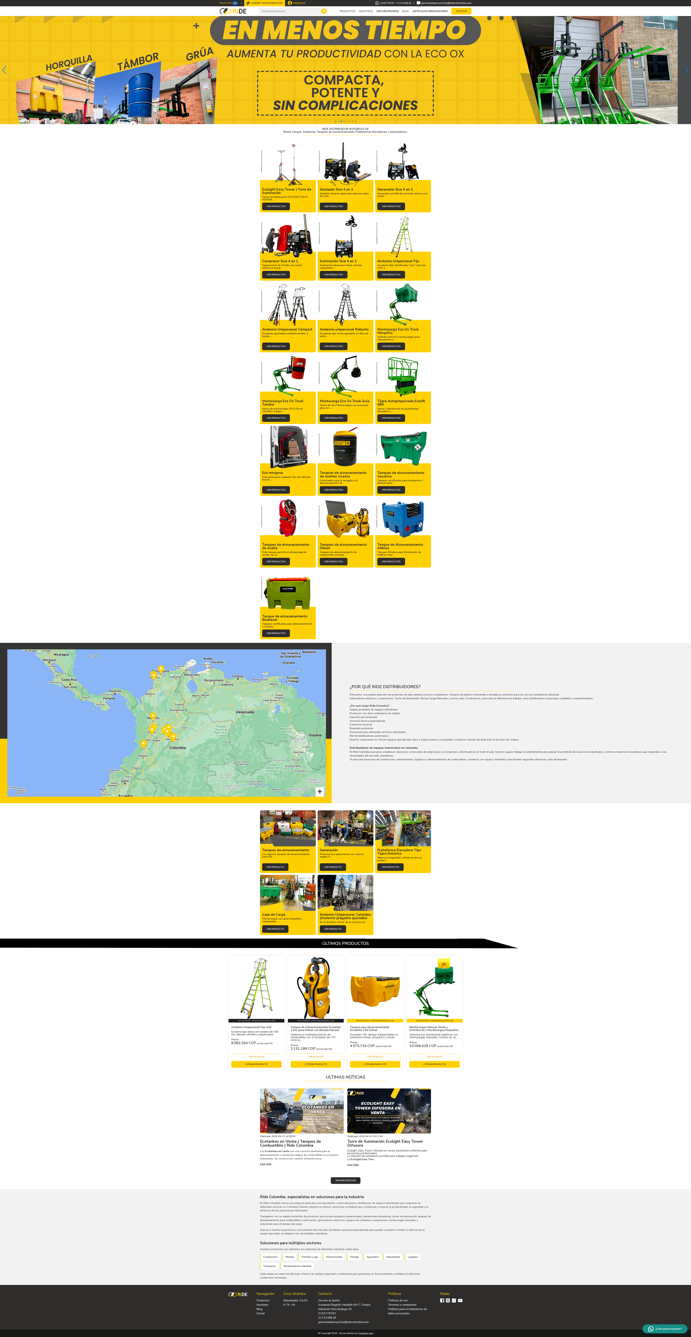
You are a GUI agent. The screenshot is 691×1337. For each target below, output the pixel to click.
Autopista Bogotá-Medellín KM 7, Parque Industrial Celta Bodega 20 (344, 1307)
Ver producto (275, 867)
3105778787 (387, 3)
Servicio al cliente (329, 1300)
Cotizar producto (256, 1064)
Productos (262, 1300)
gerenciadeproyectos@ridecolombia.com (446, 3)
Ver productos (276, 206)
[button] (4, 70)
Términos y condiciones (402, 1305)
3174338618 (404, 3)
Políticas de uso (398, 1300)
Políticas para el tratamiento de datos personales (407, 1311)
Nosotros (366, 11)
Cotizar (260, 1313)
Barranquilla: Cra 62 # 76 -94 (295, 1302)
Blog (405, 11)
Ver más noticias (345, 1180)
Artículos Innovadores (430, 11)
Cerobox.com (366, 1333)
